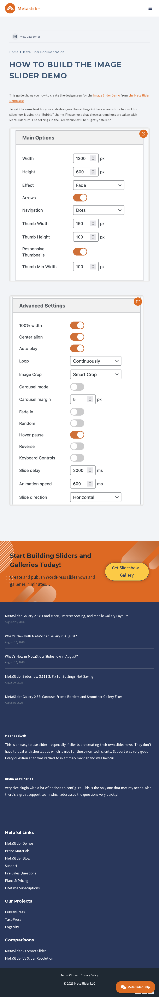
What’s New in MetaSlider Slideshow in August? (41, 656)
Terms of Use (69, 975)
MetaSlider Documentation (43, 52)
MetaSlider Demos (19, 843)
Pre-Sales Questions (20, 873)
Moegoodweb (15, 735)
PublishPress (15, 912)
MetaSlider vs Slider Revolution (29, 958)
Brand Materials (17, 850)
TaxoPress (13, 919)
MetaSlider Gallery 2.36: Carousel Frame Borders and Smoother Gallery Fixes (64, 696)
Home (13, 52)
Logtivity (12, 926)
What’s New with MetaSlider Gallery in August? (41, 636)
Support (11, 865)
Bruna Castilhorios (19, 778)
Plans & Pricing (16, 880)
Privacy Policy (89, 975)
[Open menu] (150, 8)
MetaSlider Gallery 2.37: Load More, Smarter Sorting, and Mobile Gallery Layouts (67, 615)
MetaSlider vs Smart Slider (25, 950)
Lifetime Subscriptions (22, 888)
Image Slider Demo (106, 95)
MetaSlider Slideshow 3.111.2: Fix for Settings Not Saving (49, 676)
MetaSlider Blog (17, 858)
